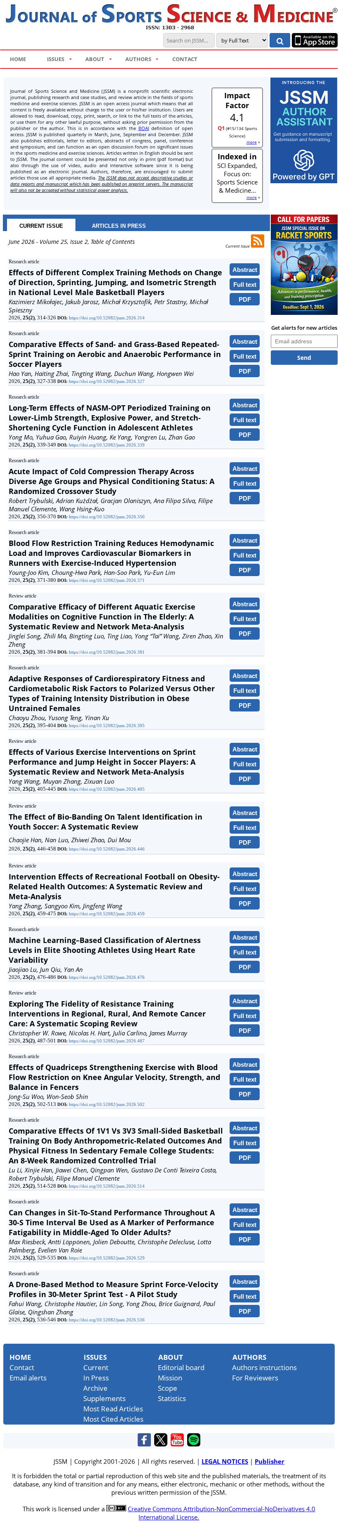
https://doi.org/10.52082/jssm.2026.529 (107, 1257)
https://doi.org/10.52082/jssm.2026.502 (107, 1104)
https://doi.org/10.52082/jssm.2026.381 (107, 652)
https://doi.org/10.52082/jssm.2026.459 (107, 913)
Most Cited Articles (113, 1419)
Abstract (244, 269)
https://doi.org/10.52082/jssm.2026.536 (107, 1319)
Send (304, 358)
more (251, 142)
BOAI (143, 128)
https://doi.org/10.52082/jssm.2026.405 (107, 789)
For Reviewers (255, 1377)
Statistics (172, 1398)
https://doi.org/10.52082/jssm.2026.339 (107, 444)
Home (20, 1357)
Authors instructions (264, 1367)
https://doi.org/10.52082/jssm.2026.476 (107, 977)
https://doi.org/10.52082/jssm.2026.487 (107, 1040)
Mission (170, 1377)
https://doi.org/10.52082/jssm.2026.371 (107, 580)
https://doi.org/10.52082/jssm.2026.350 (107, 516)
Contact (21, 1367)
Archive (95, 1388)
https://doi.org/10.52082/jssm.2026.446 (107, 848)
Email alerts (28, 1377)
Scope (167, 1388)
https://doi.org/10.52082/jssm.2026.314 (107, 317)
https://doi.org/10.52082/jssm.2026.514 (107, 1186)
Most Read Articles (113, 1408)
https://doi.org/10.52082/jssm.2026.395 (107, 725)
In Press (96, 1377)
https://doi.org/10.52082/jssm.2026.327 (107, 381)
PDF (245, 299)
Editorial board (181, 1367)
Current (95, 1367)
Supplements (104, 1398)
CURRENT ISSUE (41, 226)
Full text (244, 284)
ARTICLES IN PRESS (119, 226)
